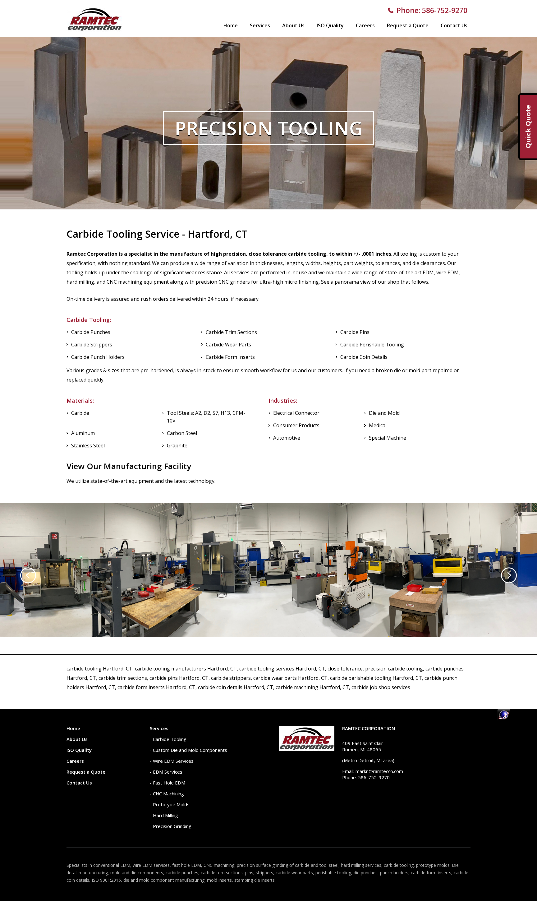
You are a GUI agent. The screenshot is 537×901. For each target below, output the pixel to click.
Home (230, 25)
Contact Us (454, 25)
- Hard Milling (164, 815)
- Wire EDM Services (172, 761)
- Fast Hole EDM (167, 783)
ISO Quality (330, 25)
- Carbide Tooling (168, 739)
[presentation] (28, 575)
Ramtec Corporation (368, 728)
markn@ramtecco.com (379, 771)
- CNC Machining (167, 793)
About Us (293, 25)
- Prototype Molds (170, 804)
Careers (365, 25)
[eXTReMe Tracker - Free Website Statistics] (504, 719)
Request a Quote (408, 25)
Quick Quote (527, 126)
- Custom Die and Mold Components (188, 750)
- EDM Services (166, 772)
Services (260, 25)
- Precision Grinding (170, 826)
